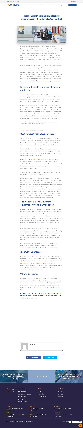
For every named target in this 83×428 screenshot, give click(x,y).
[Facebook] (8, 391)
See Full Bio (33, 344)
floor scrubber (45, 216)
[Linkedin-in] (13, 391)
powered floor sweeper (26, 123)
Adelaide (8, 406)
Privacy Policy (65, 421)
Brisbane (32, 406)
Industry (44, 21)
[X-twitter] (11, 391)
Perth (7, 412)
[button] (25, 5)
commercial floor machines (39, 159)
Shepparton (57, 412)
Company (40, 21)
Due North (30, 421)
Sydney (32, 412)
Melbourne (56, 406)
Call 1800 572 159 (74, 1)
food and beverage (42, 263)
